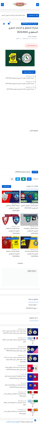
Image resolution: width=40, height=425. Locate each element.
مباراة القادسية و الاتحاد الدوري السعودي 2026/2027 (13, 15)
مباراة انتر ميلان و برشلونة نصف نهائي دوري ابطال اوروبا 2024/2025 (15, 386)
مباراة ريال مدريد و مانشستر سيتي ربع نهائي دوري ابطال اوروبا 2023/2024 (15, 350)
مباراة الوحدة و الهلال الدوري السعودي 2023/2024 (13, 231)
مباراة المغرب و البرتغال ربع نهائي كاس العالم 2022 (15, 395)
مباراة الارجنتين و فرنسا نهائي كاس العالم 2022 (14, 341)
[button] (29, 179)
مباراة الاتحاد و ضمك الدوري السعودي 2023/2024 (13, 254)
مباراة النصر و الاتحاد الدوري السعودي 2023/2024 (31, 254)
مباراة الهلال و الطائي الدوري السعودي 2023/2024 (13, 208)
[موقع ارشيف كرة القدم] (20, 4)
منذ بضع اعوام (29, 76)
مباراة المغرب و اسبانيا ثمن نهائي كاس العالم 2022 (15, 412)
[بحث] (2, 4)
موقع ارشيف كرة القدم (13, 422)
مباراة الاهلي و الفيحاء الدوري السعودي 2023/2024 (19, 83)
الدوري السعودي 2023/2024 (29, 23)
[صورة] (32, 332)
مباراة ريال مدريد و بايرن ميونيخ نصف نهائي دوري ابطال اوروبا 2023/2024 (15, 368)
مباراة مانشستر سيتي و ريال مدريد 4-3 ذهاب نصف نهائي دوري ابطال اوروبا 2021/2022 (15, 360)
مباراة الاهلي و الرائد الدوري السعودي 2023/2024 (20, 89)
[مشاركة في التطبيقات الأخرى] (12, 179)
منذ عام (22, 374)
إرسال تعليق (32, 271)
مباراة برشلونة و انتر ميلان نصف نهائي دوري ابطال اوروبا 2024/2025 (15, 377)
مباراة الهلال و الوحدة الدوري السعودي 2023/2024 (20, 78)
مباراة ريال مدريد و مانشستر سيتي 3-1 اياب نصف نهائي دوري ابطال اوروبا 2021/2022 (14, 332)
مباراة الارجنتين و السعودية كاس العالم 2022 (15, 404)
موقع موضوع (33, 304)
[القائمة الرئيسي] (37, 4)
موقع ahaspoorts (31, 308)
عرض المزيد (6, 186)
